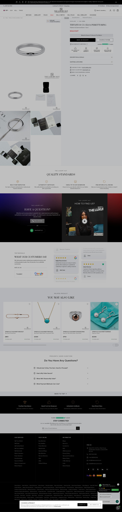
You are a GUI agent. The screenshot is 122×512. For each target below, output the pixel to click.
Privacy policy (57, 506)
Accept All (82, 504)
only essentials (94, 504)
